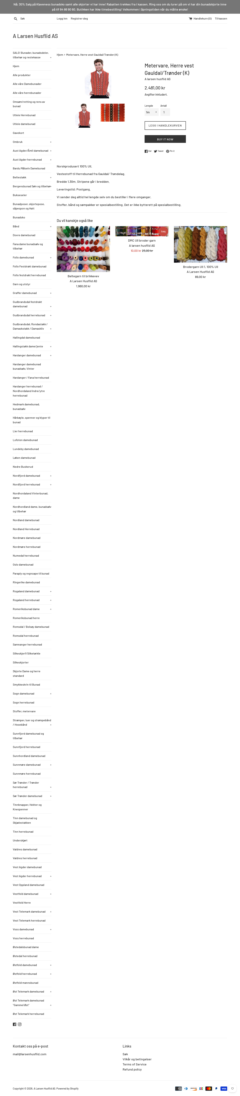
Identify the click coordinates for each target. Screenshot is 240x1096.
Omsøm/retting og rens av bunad (29, 104)
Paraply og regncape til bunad (31, 573)
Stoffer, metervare (24, 711)
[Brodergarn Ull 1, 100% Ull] (200, 244)
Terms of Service (135, 1064)
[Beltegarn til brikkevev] (83, 249)
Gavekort (18, 132)
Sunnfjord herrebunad (26, 746)
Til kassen (221, 18)
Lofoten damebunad (25, 440)
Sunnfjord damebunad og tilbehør (28, 736)
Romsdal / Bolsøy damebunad (31, 626)
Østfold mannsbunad (25, 982)
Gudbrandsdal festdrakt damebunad (32, 304)
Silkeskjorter (21, 662)
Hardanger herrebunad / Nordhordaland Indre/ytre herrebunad (29, 391)
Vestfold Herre (22, 902)
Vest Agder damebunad (27, 867)
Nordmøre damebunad (26, 537)
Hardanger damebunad (32, 355)
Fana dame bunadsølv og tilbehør (28, 246)
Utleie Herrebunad (24, 115)
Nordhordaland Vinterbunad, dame (30, 496)
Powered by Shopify (67, 1088)
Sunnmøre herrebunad (27, 773)
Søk (125, 1054)
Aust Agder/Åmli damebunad (32, 150)
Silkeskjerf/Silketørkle (26, 653)
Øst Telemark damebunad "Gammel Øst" (32, 1003)
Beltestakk (32, 177)
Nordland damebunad (26, 520)
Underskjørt (20, 840)
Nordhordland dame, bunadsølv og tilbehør (32, 509)
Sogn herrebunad (23, 702)
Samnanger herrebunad (27, 644)
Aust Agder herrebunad (32, 159)
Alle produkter (22, 75)
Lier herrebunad (23, 431)
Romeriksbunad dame (32, 609)
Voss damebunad (32, 929)
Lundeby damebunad (26, 448)
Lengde (149, 105)
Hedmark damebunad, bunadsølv (26, 406)
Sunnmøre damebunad (32, 764)
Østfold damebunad (32, 965)
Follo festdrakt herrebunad (29, 275)
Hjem (16, 66)
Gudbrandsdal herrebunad (32, 315)
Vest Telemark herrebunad (29, 920)
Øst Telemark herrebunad (28, 1013)
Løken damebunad (24, 457)
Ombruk (32, 141)
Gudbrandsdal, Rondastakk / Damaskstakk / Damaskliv (32, 326)
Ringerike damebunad (26, 582)
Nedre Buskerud (23, 466)
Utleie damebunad (24, 123)
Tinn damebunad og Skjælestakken (25, 820)
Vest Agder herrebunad (32, 876)
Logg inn (62, 18)
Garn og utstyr (21, 284)
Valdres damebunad (25, 849)
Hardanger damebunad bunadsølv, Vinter (27, 366)
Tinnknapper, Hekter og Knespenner (27, 807)
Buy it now (165, 139)
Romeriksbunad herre (26, 618)
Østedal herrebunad (25, 956)
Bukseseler (20, 195)
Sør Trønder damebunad (32, 795)
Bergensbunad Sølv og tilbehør (32, 186)
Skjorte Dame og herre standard (26, 673)
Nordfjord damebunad (32, 475)
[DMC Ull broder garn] (141, 231)
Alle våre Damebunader (27, 83)
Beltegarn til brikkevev (83, 276)
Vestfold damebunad (32, 893)
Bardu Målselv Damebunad (29, 168)
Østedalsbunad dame (26, 947)
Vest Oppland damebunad (28, 884)
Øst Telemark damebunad (32, 991)
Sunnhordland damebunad (29, 755)
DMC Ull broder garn (142, 240)
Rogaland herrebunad (32, 600)
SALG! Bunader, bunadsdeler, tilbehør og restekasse (32, 55)
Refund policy (132, 1069)
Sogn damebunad (32, 693)
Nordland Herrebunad (26, 529)
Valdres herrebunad (25, 858)
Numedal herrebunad (26, 555)
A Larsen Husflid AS (35, 36)
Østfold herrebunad (32, 973)
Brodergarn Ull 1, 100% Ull (200, 267)
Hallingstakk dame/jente (32, 346)
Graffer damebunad (32, 292)
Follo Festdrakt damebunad (29, 266)
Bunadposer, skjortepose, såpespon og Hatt (29, 206)
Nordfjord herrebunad (32, 484)
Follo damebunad (32, 257)
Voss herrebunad (23, 938)
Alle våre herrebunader (27, 92)
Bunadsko (19, 217)
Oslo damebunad (23, 564)
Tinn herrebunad (23, 831)
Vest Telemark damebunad (32, 911)
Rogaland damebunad (32, 591)
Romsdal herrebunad (26, 635)
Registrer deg (79, 18)
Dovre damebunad (24, 235)
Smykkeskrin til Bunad (26, 684)
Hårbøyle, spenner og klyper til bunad (31, 420)
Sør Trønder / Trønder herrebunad (32, 785)
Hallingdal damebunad (26, 337)
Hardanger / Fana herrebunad (31, 377)
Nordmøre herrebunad (26, 546)
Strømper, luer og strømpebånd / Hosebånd (32, 722)
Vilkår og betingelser (137, 1059)
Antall (163, 105)
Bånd (32, 226)
